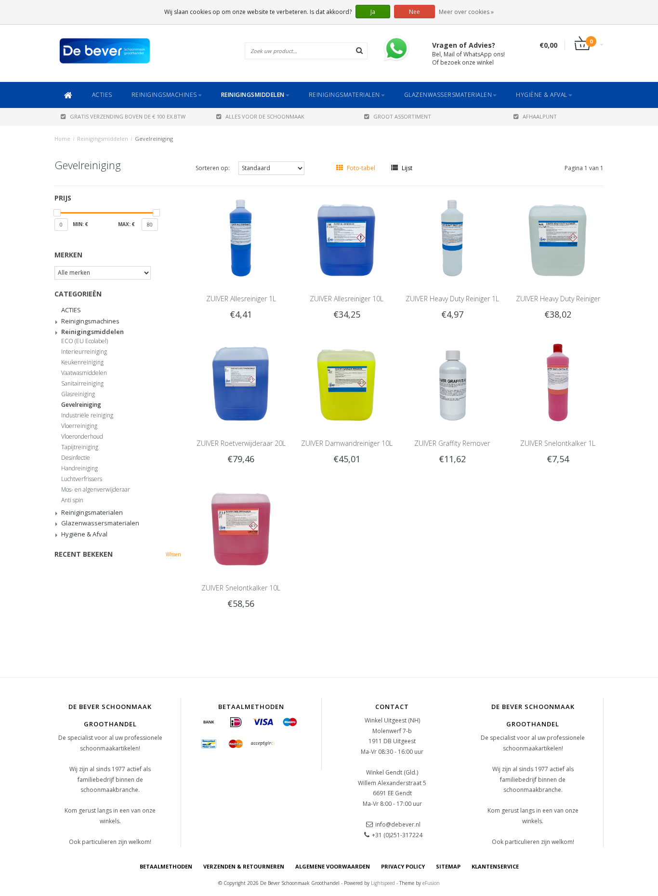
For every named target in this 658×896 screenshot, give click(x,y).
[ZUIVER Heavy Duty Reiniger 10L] (558, 237)
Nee (414, 12)
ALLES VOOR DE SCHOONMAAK (264, 116)
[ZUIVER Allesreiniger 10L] (347, 237)
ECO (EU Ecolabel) (84, 341)
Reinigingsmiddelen (253, 95)
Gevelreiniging (154, 138)
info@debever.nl (398, 824)
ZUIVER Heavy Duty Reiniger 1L (452, 298)
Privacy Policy (403, 866)
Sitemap (448, 866)
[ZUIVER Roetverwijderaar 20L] (241, 381)
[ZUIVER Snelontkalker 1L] (558, 381)
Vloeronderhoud (82, 437)
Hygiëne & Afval (541, 95)
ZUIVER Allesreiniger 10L (346, 298)
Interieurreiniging (84, 352)
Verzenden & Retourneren (243, 866)
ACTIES (102, 95)
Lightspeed (383, 883)
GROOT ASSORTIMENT (402, 116)
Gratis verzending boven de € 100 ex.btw (127, 116)
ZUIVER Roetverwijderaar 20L (241, 443)
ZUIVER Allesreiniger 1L (241, 298)
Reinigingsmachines (164, 95)
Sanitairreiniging (82, 384)
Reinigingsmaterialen (344, 95)
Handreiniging (79, 468)
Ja (372, 12)
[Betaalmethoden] (209, 722)
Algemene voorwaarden (332, 866)
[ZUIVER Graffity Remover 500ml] (452, 381)
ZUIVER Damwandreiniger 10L (347, 443)
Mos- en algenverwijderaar (95, 490)
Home (62, 138)
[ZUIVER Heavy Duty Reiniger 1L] (452, 237)
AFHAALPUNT (540, 116)
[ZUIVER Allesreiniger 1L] (241, 237)
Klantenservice (495, 866)
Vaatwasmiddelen (84, 373)
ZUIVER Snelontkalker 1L (557, 443)
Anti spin (72, 500)
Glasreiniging (78, 394)
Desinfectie (75, 458)
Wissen (173, 554)
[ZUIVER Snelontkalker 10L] (241, 526)
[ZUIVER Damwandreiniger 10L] (347, 381)
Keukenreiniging (82, 362)
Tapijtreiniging (79, 447)
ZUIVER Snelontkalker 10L (240, 587)
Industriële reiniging (87, 415)
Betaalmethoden (166, 866)
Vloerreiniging (79, 426)
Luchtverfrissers (81, 479)
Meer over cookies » (466, 12)
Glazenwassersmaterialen (448, 95)
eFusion (431, 883)
